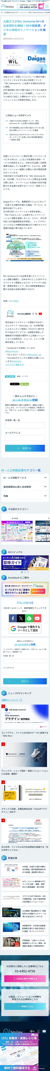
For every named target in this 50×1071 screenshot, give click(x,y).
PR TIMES (14, 300)
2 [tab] (25, 572)
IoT (20, 159)
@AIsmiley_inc (34, 354)
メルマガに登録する (14, 364)
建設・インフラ (22, 376)
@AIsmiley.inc (11, 351)
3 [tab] (28, 572)
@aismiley (16, 361)
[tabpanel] (25, 562)
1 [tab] (22, 572)
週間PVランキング (10, 699)
